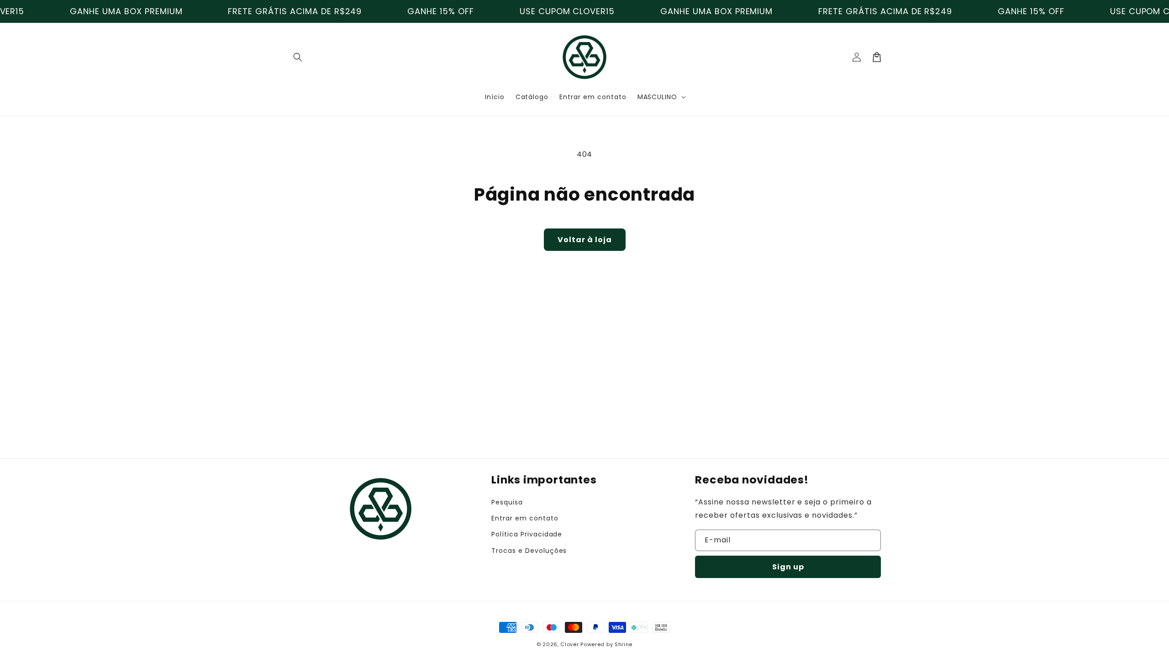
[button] (298, 57)
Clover (569, 644)
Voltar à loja (585, 239)
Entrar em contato (524, 518)
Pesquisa (507, 502)
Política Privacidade (526, 534)
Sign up (788, 567)
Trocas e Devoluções (529, 550)
